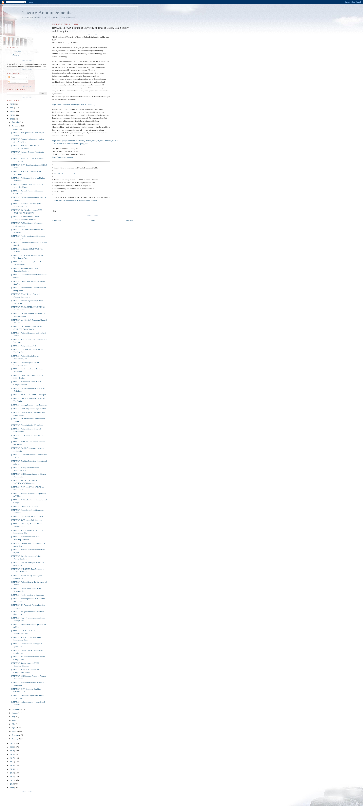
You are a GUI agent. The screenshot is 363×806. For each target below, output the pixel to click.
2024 (12, 111)
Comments (14, 81)
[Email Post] (54, 211)
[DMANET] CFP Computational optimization (28, 408)
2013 (12, 773)
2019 (12, 750)
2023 (12, 115)
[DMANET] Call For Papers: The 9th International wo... (25, 363)
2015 (12, 765)
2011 (12, 780)
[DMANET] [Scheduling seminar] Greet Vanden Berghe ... (26, 557)
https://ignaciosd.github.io (62, 157)
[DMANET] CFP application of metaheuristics (29, 404)
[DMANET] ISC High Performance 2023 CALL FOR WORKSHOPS (26, 211)
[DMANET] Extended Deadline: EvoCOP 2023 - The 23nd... (27, 185)
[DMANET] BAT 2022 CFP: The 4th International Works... (25, 147)
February (15, 735)
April (14, 727)
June (14, 720)
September (16, 709)
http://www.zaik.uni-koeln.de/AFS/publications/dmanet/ (75, 200)
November (16, 125)
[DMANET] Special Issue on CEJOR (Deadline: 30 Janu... (25, 664)
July (14, 716)
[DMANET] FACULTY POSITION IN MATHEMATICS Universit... (25, 482)
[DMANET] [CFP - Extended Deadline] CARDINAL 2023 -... (26, 690)
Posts (12, 77)
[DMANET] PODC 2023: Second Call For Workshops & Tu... (27, 256)
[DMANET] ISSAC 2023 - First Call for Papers (28, 394)
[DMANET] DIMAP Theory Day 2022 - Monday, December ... (26, 295)
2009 (12, 787)
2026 (12, 104)
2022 (12, 119)
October (15, 129)
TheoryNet (16, 51)
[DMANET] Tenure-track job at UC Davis (27, 516)
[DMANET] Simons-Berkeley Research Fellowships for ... (26, 263)
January (15, 738)
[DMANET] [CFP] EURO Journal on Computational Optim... (25, 671)
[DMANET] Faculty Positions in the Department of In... (25, 469)
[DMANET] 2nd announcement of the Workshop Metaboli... (25, 538)
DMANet (15, 55)
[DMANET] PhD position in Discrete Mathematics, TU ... (25, 357)
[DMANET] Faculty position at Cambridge (27, 595)
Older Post (129, 220)
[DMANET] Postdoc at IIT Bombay (24, 506)
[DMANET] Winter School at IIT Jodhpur (27, 425)
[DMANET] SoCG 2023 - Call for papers (26, 520)
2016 (12, 761)
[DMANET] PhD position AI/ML (23, 345)
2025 (12, 107)
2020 (12, 747)
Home (93, 220)
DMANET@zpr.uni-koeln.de (65, 173)
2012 (12, 776)
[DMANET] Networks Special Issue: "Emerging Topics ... (25, 269)
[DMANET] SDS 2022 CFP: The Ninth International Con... (26, 205)
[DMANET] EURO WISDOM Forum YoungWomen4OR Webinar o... (25, 218)
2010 (12, 784)
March (14, 731)
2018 (12, 754)
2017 (12, 758)
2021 (12, 743)
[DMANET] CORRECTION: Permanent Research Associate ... (26, 632)
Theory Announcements (46, 12)
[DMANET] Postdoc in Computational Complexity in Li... (26, 383)
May (14, 724)
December (16, 122)
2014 (12, 769)
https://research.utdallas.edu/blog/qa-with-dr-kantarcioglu (74, 104)
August (15, 713)
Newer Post (56, 220)
